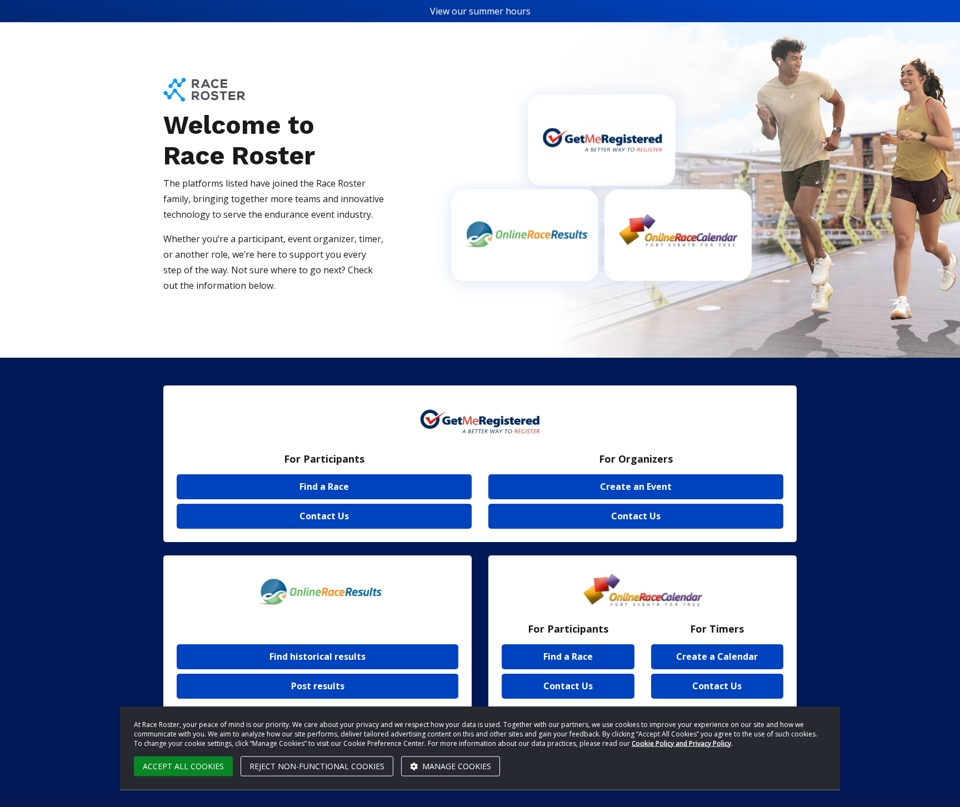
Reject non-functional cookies (316, 766)
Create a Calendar (717, 656)
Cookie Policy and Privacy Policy (681, 743)
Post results (317, 686)
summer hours (500, 11)
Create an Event (636, 486)
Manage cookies (455, 766)
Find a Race (324, 486)
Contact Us (324, 516)
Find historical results (317, 656)
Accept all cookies (183, 766)
